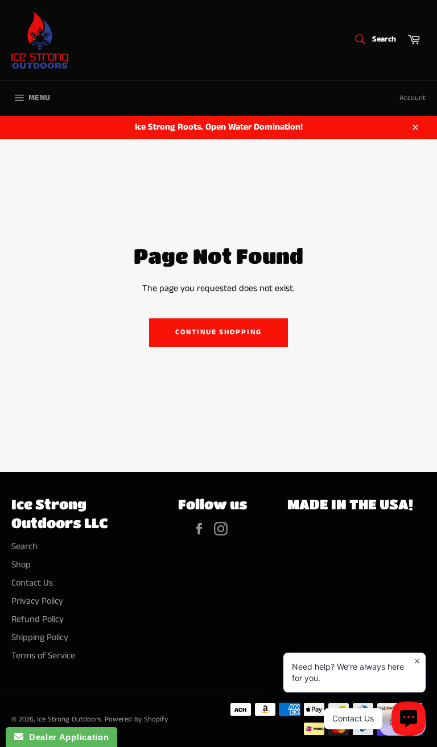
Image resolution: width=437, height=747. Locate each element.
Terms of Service (43, 655)
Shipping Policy (39, 637)
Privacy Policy (37, 601)
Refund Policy (37, 619)
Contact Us (32, 583)
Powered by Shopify (136, 719)
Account (412, 98)
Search (24, 546)
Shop (21, 564)
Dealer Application (66, 737)
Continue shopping (218, 332)
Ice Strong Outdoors (69, 719)
